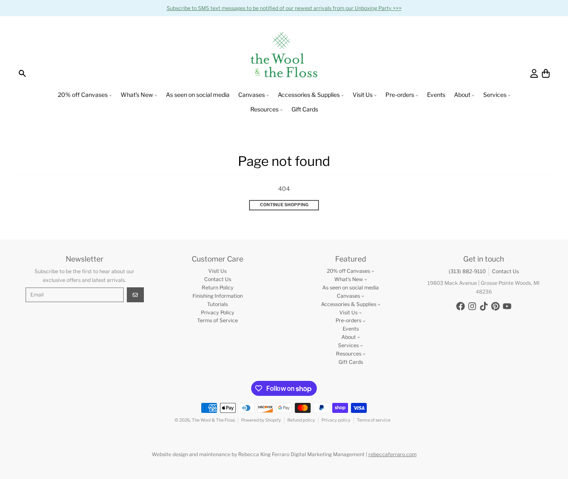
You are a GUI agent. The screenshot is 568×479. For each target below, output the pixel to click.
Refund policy (301, 420)
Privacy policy (336, 420)
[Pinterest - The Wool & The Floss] (495, 306)
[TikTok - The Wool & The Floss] (483, 306)
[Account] (534, 73)
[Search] (22, 73)
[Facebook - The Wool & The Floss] (460, 306)
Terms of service (373, 420)
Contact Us (505, 271)
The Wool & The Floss (213, 420)
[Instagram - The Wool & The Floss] (472, 306)
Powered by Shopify (261, 420)
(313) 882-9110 (467, 271)
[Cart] (545, 73)
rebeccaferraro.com (392, 454)
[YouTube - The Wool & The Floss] (507, 306)
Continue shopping (284, 204)
